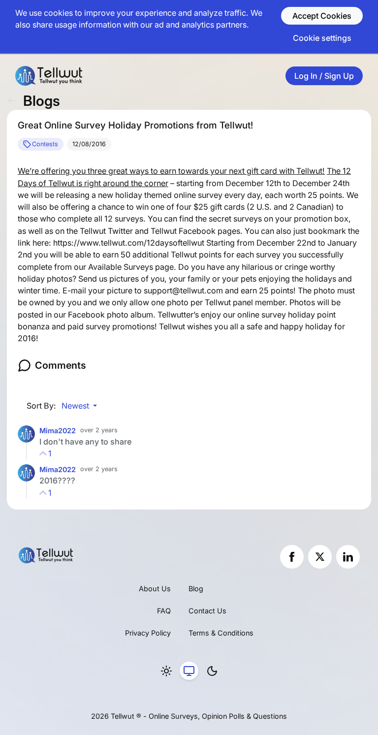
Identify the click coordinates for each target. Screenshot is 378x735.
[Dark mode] (212, 671)
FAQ (164, 611)
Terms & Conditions (221, 633)
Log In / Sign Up (324, 76)
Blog (196, 588)
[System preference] (189, 671)
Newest (76, 406)
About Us (155, 588)
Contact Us (207, 611)
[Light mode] (166, 671)
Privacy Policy (148, 633)
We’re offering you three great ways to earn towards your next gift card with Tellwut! (171, 171)
